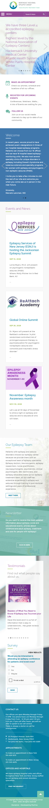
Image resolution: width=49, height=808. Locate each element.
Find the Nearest (15, 786)
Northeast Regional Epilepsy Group (24, 5)
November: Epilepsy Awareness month (23, 397)
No (12, 670)
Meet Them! (13, 495)
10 (27, 637)
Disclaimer (15, 805)
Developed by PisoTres (29, 805)
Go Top (40, 794)
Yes (12, 666)
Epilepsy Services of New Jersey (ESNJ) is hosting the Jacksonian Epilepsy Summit (24, 248)
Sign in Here (24, 545)
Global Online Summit (24, 320)
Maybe (13, 674)
